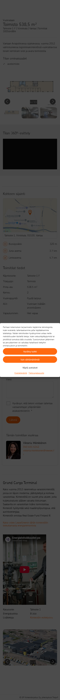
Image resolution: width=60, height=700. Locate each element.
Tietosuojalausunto (36, 373)
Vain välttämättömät (30, 359)
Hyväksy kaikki (30, 351)
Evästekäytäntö (21, 373)
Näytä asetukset (30, 367)
